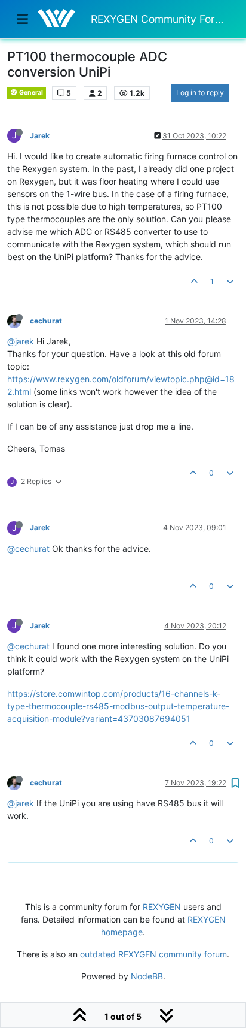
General (30, 92)
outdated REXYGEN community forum (153, 954)
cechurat (46, 320)
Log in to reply (200, 92)
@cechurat (28, 548)
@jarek (20, 341)
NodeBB (147, 976)
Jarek (40, 135)
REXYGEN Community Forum (160, 19)
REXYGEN (162, 907)
